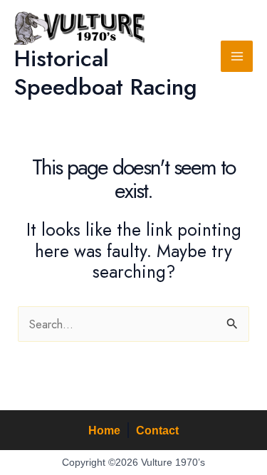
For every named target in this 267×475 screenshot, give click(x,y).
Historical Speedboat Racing (105, 72)
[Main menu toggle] (237, 57)
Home (104, 430)
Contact (157, 430)
